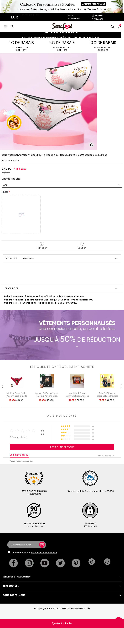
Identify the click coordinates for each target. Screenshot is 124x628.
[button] (5, 26)
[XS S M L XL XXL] (62, 185)
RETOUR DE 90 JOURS (65, 302)
